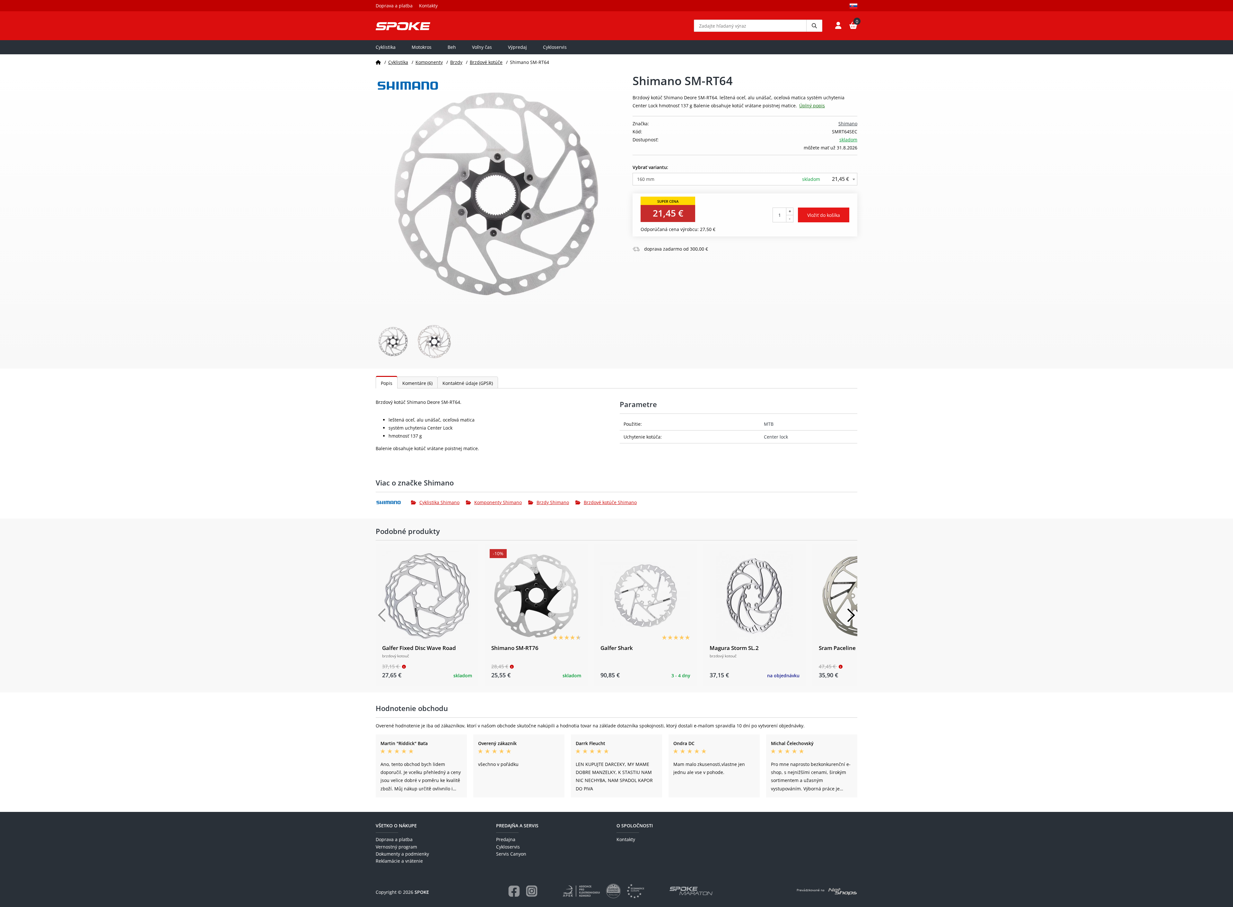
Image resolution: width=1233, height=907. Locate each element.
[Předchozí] (382, 615)
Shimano (847, 123)
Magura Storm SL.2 (734, 648)
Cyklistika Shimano (439, 502)
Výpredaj (517, 47)
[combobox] (745, 179)
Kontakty (428, 6)
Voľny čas (482, 47)
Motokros (422, 47)
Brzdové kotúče (486, 62)
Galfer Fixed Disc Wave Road (419, 648)
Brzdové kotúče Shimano (610, 502)
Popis (386, 383)
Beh (452, 47)
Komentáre (417, 383)
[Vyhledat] (814, 26)
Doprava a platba (394, 6)
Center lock (776, 437)
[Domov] (378, 62)
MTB (769, 424)
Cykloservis (555, 47)
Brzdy (456, 62)
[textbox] (744, 179)
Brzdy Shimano (553, 502)
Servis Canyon (511, 854)
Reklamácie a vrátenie (399, 861)
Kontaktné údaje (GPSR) (467, 383)
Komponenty (429, 62)
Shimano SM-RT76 (514, 648)
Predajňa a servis (517, 826)
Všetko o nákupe (396, 826)
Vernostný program (396, 847)
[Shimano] (393, 502)
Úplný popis (812, 105)
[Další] (851, 615)
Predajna (505, 839)
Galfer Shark (616, 648)
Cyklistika (386, 47)
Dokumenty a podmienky (402, 854)
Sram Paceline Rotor (845, 648)
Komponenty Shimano (498, 502)
